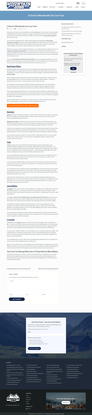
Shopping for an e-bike (12, 121)
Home (38, 7)
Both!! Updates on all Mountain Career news (38, 343)
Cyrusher (11, 219)
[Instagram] (28, 408)
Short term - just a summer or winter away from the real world (73, 59)
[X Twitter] (30, 408)
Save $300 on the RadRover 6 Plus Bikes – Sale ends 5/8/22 (23, 105)
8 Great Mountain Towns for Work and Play (72, 31)
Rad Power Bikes (14, 66)
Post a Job (52, 7)
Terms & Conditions (56, 413)
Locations (60, 7)
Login (83, 3)
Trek (9, 142)
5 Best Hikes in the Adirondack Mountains (48, 268)
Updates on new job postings (35, 340)
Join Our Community (34, 348)
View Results (73, 72)
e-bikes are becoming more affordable (16, 50)
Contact (83, 7)
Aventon (10, 112)
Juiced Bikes (12, 186)
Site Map (62, 413)
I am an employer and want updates (36, 342)
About (77, 7)
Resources (69, 7)
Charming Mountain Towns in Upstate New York (18, 268)
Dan (16, 28)
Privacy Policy (48, 413)
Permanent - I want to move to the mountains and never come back (72, 64)
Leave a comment (23, 28)
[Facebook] (27, 408)
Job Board (45, 7)
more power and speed (50, 35)
